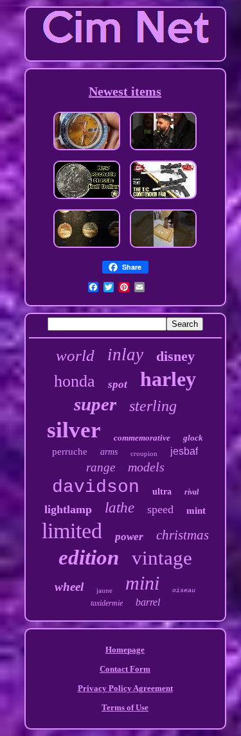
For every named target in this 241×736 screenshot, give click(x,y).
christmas (182, 535)
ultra (162, 491)
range (100, 467)
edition (88, 557)
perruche (69, 451)
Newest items (125, 91)
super (95, 404)
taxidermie (107, 603)
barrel (148, 602)
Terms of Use (125, 707)
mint (196, 510)
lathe (119, 508)
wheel (69, 586)
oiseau (183, 590)
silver (74, 429)
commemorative (142, 437)
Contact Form (125, 669)
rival (191, 491)
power (129, 536)
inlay (125, 354)
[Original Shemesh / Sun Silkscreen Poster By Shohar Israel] (163, 249)
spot (117, 384)
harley (168, 378)
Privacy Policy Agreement (125, 688)
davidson (95, 487)
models (146, 467)
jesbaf (184, 451)
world (75, 355)
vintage (162, 558)
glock (193, 437)
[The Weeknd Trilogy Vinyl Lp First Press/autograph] (163, 151)
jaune (104, 590)
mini (142, 582)
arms (109, 452)
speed (160, 509)
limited (72, 531)
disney (175, 356)
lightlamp (68, 509)
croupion (143, 453)
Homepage (125, 649)
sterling (153, 406)
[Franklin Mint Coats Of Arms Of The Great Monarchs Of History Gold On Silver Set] (86, 249)
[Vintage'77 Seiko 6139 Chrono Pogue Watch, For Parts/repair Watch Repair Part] (86, 151)
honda (74, 381)
